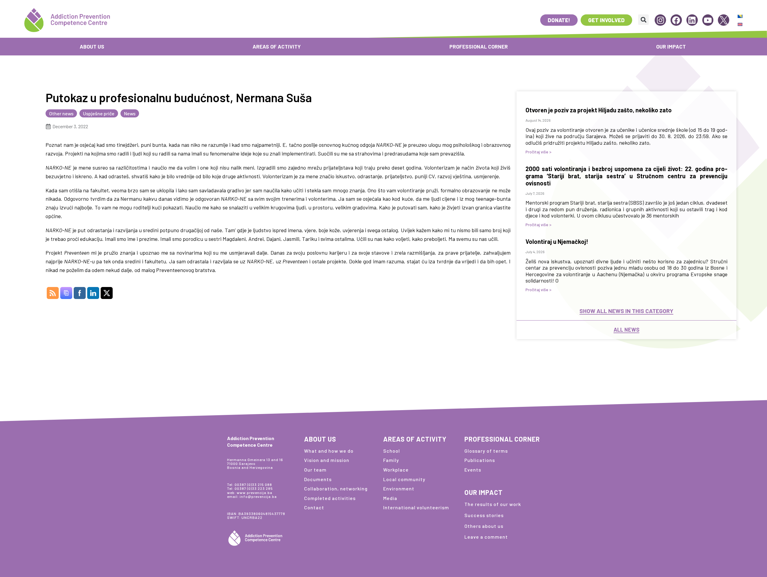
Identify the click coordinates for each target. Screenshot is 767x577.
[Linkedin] (692, 20)
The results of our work (492, 504)
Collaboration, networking (336, 488)
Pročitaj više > (539, 151)
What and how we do (329, 451)
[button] (643, 19)
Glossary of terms (486, 451)
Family (391, 460)
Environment (398, 488)
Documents (318, 479)
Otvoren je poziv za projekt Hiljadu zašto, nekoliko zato (599, 110)
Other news (61, 113)
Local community (404, 479)
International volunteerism (416, 507)
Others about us (483, 526)
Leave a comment (486, 537)
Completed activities (330, 498)
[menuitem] (740, 16)
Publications (479, 460)
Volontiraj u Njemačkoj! (557, 241)
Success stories (484, 515)
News (129, 113)
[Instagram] (660, 20)
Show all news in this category (626, 310)
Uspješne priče (98, 113)
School (391, 451)
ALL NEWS (626, 330)
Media (390, 498)
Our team (315, 469)
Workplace (396, 469)
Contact (314, 507)
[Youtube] (708, 20)
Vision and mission (326, 460)
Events (472, 469)
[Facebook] (676, 20)
